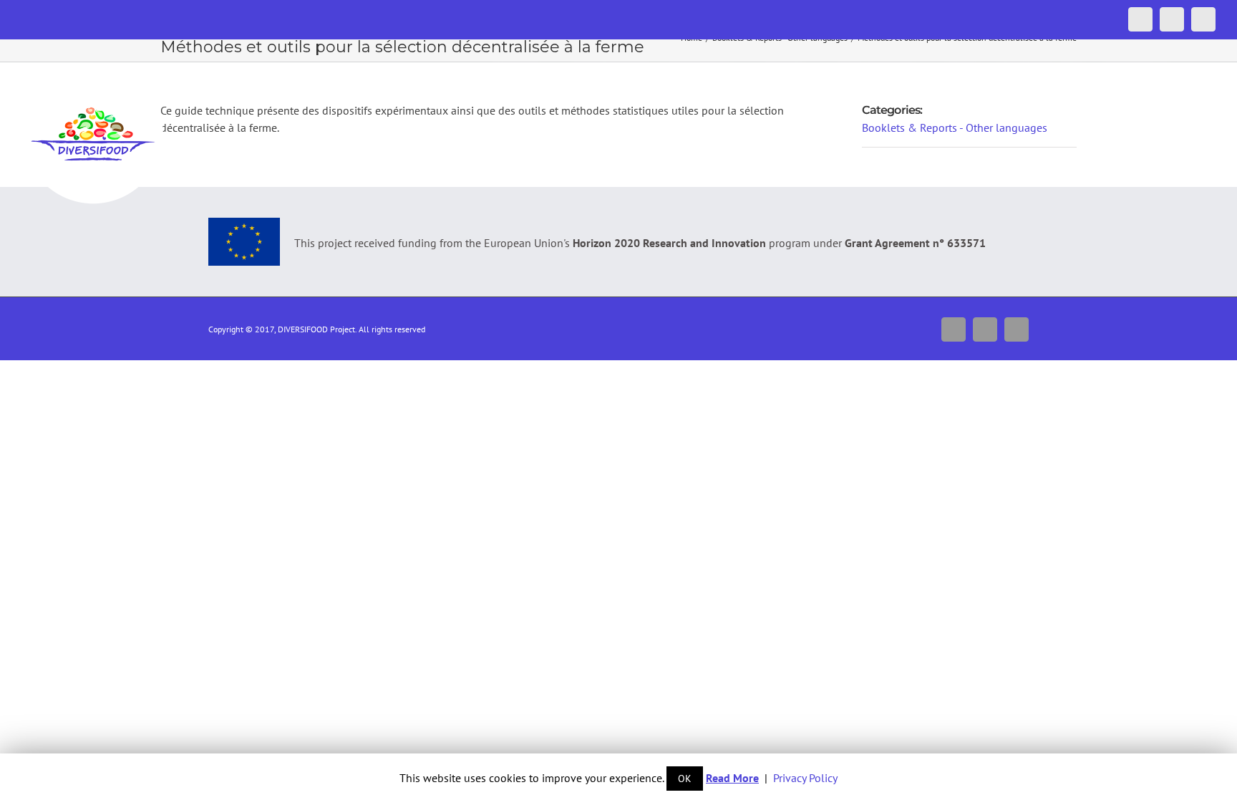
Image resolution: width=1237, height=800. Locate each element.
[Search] (1193, 69)
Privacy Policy (805, 778)
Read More (732, 778)
